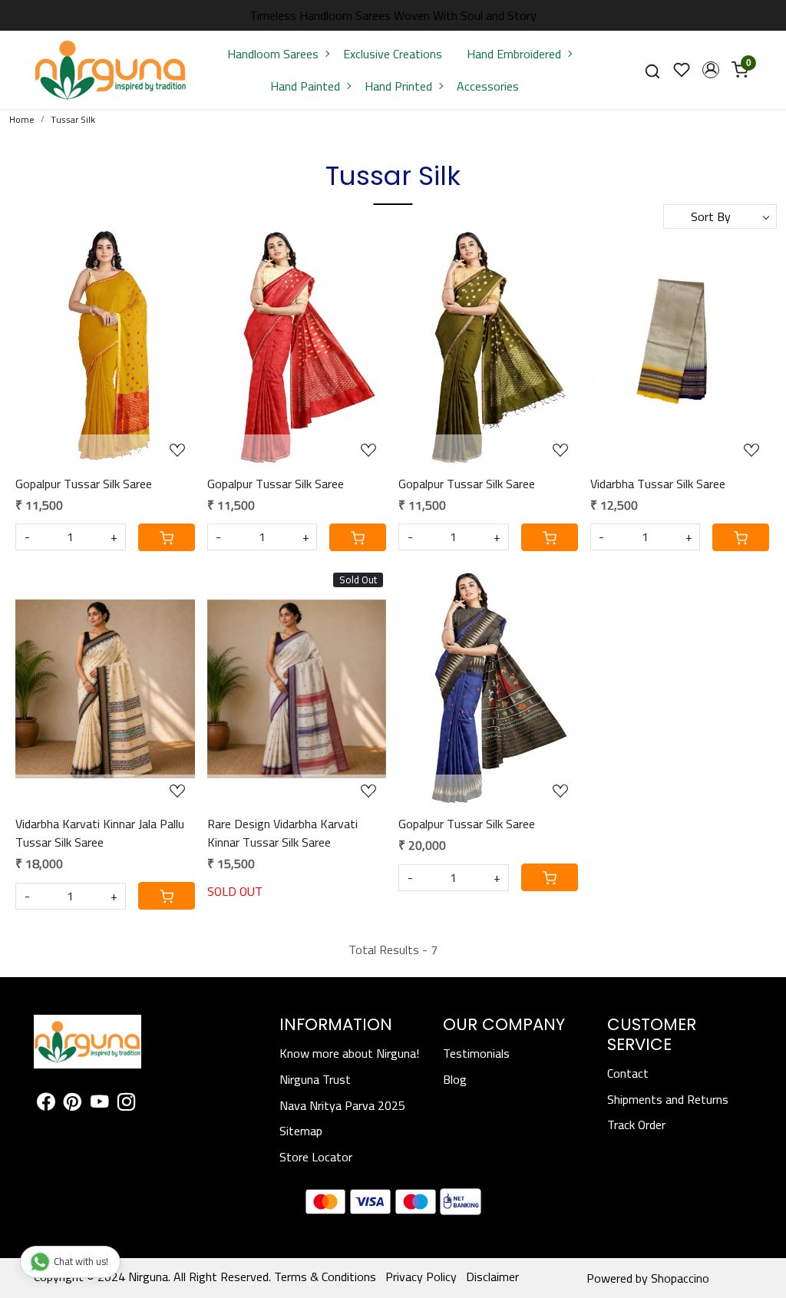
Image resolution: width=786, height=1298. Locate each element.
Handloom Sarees (273, 53)
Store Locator (315, 1156)
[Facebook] (46, 1103)
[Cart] (166, 537)
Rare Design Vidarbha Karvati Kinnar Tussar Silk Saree (282, 832)
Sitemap (300, 1130)
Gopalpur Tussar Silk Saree (83, 483)
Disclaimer (492, 1276)
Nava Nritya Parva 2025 (342, 1105)
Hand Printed (398, 85)
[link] (652, 70)
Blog (455, 1079)
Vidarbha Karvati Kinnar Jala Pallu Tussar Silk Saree (99, 832)
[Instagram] (126, 1103)
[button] (710, 69)
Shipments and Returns (667, 1099)
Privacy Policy (421, 1276)
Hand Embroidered (514, 53)
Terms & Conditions (325, 1276)
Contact (628, 1073)
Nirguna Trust (315, 1079)
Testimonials (476, 1053)
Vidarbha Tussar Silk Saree (657, 483)
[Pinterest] (72, 1103)
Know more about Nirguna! (349, 1053)
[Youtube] (99, 1103)
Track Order (636, 1124)
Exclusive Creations (392, 53)
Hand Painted (305, 85)
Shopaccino (680, 1278)
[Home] (110, 69)
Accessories (488, 85)
